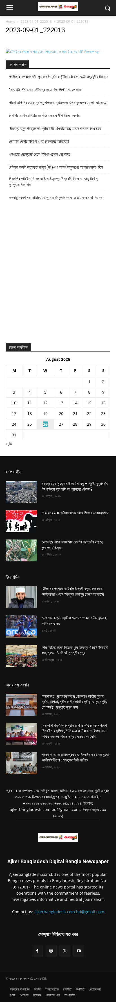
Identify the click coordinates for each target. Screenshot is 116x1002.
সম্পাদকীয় (13, 472)
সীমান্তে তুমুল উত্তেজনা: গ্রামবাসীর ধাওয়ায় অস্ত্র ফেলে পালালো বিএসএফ (55, 128)
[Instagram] (51, 951)
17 (14, 413)
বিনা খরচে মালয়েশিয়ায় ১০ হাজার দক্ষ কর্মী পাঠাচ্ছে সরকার (44, 115)
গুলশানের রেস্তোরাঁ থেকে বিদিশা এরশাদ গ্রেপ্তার (39, 154)
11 (29, 402)
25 (29, 424)
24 (14, 424)
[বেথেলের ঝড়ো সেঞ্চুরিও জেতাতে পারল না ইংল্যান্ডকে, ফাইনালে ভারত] (21, 626)
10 (14, 402)
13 (61, 402)
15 (89, 402)
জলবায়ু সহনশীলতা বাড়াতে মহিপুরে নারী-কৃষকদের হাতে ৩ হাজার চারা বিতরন (55, 197)
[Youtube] (78, 951)
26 (45, 424)
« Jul (10, 443)
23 (103, 413)
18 (29, 413)
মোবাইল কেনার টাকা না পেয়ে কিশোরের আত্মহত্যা (39, 141)
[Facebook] (37, 951)
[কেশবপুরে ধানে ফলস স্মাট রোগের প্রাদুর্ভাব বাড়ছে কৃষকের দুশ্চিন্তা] (21, 550)
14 (75, 402)
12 (45, 402)
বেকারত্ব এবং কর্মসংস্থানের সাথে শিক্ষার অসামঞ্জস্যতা (75, 513)
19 (45, 413)
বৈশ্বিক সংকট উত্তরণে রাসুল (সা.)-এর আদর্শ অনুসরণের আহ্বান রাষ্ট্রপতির (56, 167)
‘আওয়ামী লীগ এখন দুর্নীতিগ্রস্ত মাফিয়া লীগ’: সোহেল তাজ (45, 89)
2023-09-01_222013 (36, 21)
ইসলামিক (13, 577)
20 (61, 413)
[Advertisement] (58, 274)
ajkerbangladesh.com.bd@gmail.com (69, 911)
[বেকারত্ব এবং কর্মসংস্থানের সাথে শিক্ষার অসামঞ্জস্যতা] (21, 521)
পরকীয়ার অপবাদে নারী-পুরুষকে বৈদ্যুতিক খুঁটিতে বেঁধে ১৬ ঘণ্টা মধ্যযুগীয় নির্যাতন (58, 76)
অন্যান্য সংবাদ (17, 685)
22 (89, 413)
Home (10, 21)
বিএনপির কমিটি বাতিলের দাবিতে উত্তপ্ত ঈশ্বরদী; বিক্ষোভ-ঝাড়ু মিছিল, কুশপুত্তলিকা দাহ (53, 181)
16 (103, 402)
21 (75, 413)
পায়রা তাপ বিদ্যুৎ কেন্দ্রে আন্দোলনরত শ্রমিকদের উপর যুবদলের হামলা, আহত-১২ (59, 102)
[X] (64, 951)
